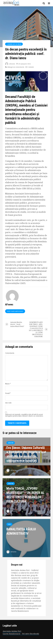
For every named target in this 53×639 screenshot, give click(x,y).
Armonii (10, 443)
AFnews (12, 64)
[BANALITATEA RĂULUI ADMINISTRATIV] (26, 537)
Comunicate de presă (14, 44)
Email (8, 393)
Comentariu (9, 353)
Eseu (9, 524)
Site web (8, 403)
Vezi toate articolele (15, 311)
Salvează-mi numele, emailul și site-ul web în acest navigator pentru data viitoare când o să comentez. (24, 415)
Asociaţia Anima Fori (12, 631)
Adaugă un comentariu (15, 67)
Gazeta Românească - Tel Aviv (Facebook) (21, 634)
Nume (8, 384)
